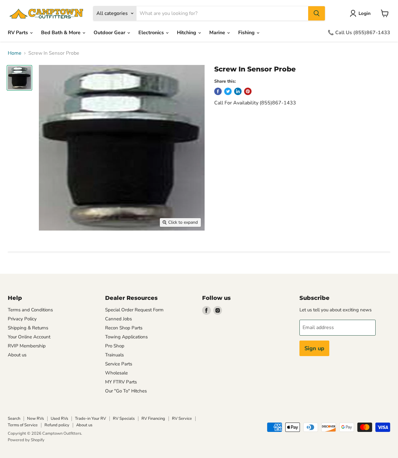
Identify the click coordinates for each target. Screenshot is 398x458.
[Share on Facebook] (218, 91)
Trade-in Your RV (90, 418)
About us (17, 355)
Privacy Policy (22, 319)
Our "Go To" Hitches (126, 391)
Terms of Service (23, 425)
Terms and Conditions (30, 310)
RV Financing (153, 418)
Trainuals (114, 355)
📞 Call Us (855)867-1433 (359, 32)
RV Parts (18, 32)
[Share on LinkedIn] (238, 91)
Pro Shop (114, 346)
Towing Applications (126, 337)
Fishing (247, 32)
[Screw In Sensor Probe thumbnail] (19, 78)
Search (14, 418)
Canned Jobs (118, 319)
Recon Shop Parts (123, 328)
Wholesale (116, 373)
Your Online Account (29, 337)
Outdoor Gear (110, 32)
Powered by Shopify (26, 440)
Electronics (151, 32)
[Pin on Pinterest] (248, 91)
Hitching (187, 32)
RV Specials (124, 418)
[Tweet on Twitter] (228, 91)
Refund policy (56, 425)
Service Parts (118, 364)
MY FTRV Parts (121, 382)
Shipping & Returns (28, 328)
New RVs (35, 418)
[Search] (316, 13)
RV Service (182, 418)
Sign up (314, 348)
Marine (217, 32)
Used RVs (59, 418)
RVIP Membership (27, 346)
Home (14, 53)
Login (365, 13)
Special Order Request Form (134, 310)
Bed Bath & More (61, 32)
